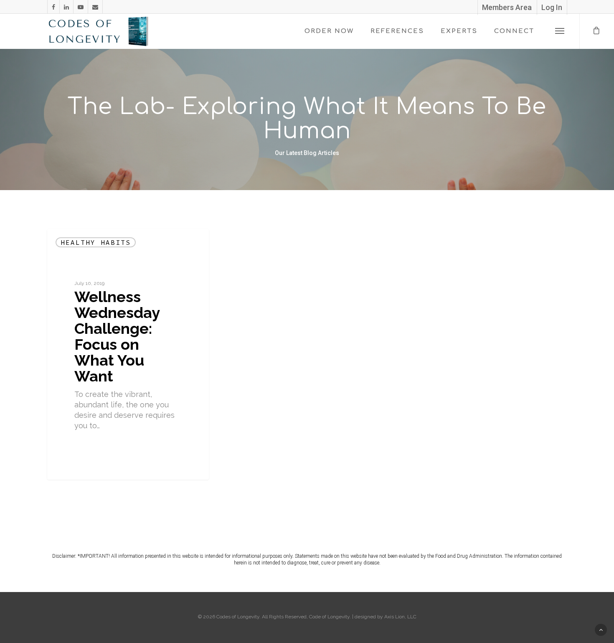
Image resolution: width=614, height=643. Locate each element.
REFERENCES (397, 31)
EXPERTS (459, 31)
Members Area (507, 7)
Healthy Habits (96, 242)
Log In (551, 7)
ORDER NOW (329, 31)
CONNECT (514, 31)
